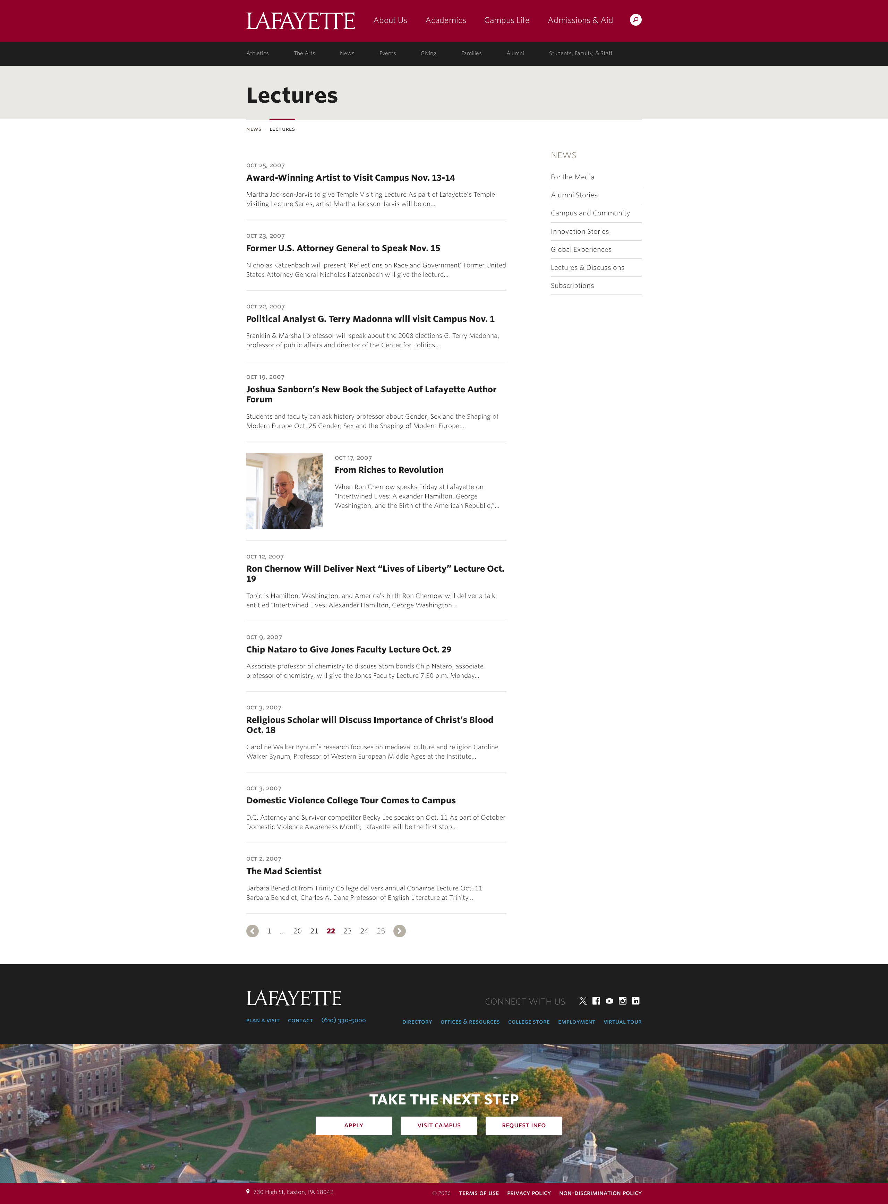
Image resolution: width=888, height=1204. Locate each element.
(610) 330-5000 (343, 1020)
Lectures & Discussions (588, 268)
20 (297, 931)
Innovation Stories (580, 232)
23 (347, 931)
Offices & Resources (470, 1021)
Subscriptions (572, 286)
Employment (576, 1021)
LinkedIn (636, 1001)
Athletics (257, 53)
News (347, 53)
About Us (390, 20)
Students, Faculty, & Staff (580, 53)
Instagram (623, 1001)
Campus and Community (590, 213)
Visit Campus (439, 1125)
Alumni (515, 53)
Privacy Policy (529, 1192)
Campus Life (507, 20)
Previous (252, 931)
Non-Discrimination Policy (600, 1192)
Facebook (596, 1001)
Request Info (524, 1125)
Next (399, 931)
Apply (354, 1125)
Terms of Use (479, 1192)
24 (364, 931)
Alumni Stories (574, 195)
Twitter (583, 1001)
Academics (445, 20)
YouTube (609, 1001)
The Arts (304, 53)
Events (387, 53)
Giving (428, 53)
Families (471, 53)
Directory (417, 1021)
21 (314, 931)
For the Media (573, 177)
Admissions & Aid (580, 20)
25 (381, 931)
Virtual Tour (623, 1021)
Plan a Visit (263, 1020)
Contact (300, 1020)
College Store (529, 1021)
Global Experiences (581, 250)
